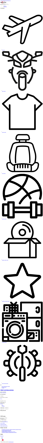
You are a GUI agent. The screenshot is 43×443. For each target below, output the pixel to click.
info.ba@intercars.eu (8, 0)
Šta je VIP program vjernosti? (6, 386)
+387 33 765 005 (2, 0)
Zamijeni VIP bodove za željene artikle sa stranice (8, 431)
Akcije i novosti (4, 387)
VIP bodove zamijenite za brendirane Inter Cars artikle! (9, 432)
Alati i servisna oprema (7, 390)
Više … (1, 398)
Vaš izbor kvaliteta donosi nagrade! (6, 430)
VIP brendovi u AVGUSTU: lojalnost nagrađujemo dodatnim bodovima (11, 429)
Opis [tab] (2, 405)
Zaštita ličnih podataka (3, 424)
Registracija (5, 6)
